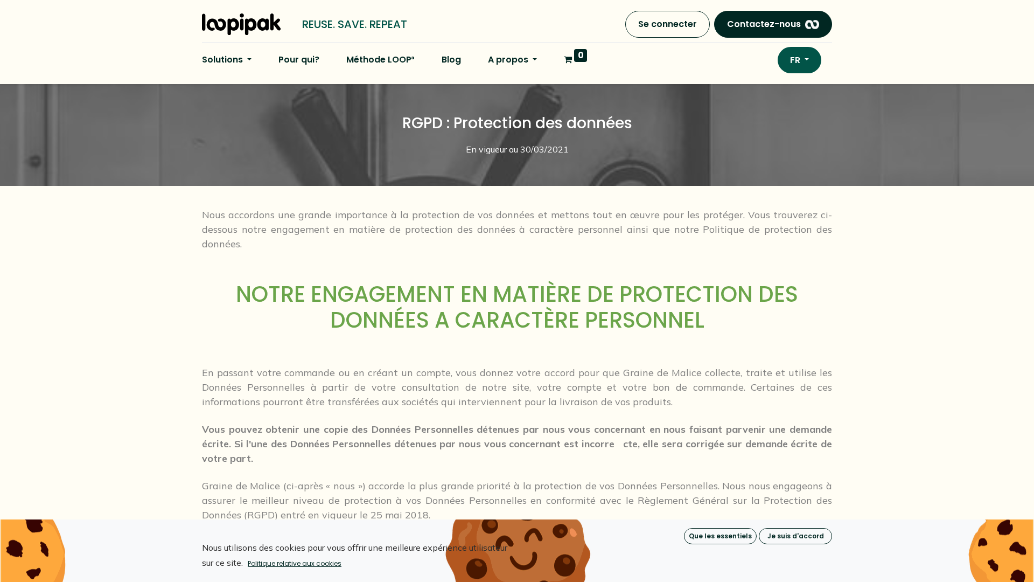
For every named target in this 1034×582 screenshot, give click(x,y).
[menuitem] (298, 59)
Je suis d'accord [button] (795, 536)
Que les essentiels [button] (720, 536)
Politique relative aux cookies (294, 563)
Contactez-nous (764, 24)
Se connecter (667, 24)
